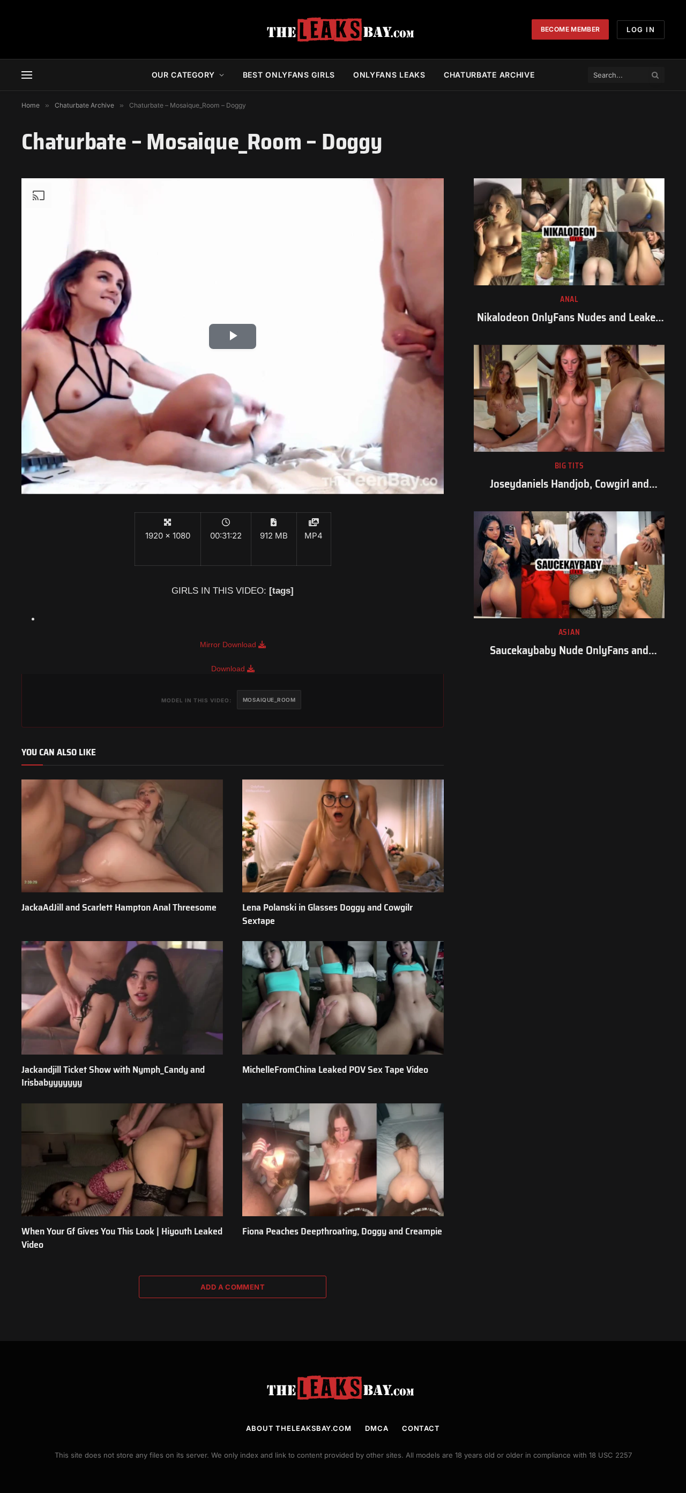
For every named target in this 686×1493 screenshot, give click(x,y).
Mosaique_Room (269, 699)
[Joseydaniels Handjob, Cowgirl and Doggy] (569, 398)
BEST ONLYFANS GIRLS (289, 74)
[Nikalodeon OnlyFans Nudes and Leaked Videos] (569, 231)
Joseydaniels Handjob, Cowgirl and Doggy (569, 484)
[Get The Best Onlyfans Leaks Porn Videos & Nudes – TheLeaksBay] (343, 29)
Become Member (570, 29)
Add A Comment (232, 1287)
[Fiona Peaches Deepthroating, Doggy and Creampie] (343, 1160)
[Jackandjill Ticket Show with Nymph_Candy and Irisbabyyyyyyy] (122, 998)
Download (229, 668)
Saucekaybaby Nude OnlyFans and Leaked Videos (569, 650)
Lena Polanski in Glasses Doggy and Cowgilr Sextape (327, 914)
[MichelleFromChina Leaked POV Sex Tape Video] (343, 998)
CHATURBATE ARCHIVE (489, 74)
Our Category (183, 74)
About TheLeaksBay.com (299, 1428)
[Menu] (26, 75)
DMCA (377, 1428)
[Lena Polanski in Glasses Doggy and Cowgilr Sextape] (343, 836)
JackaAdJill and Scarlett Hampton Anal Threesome (119, 907)
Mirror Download (229, 644)
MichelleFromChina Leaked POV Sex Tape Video (335, 1069)
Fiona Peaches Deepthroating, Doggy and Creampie (342, 1231)
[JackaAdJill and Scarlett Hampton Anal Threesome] (122, 836)
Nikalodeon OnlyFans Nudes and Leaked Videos (569, 317)
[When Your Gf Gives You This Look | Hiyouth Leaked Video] (122, 1160)
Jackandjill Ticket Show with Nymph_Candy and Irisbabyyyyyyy (113, 1076)
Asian (569, 632)
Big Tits (569, 466)
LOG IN (641, 29)
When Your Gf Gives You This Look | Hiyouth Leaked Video (121, 1238)
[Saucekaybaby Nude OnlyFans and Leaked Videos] (569, 564)
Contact (421, 1428)
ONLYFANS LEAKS (389, 74)
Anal (569, 299)
